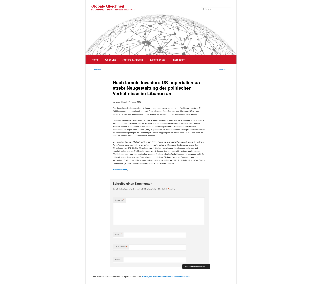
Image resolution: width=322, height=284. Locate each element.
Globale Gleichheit (107, 6)
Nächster (223, 69)
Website (117, 259)
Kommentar (119, 200)
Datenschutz (157, 59)
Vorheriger (96, 69)
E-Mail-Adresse (120, 247)
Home (95, 59)
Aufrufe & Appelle (133, 59)
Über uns (110, 59)
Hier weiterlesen (120, 169)
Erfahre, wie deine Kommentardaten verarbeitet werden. (166, 276)
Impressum (178, 59)
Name (118, 234)
